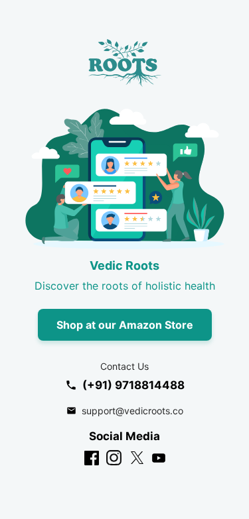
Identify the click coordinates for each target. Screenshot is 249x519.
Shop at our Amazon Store (124, 324)
